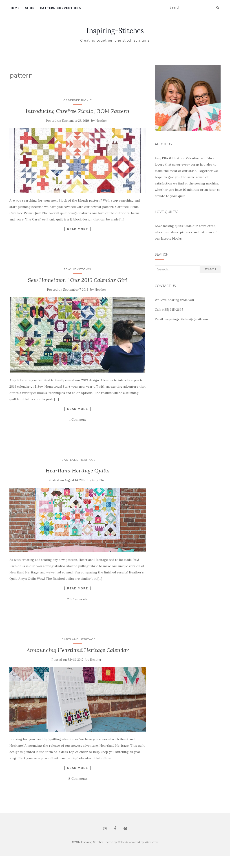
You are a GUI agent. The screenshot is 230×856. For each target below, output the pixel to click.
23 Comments (77, 599)
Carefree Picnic (77, 100)
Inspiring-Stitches (115, 30)
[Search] (218, 7)
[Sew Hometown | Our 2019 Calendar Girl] (77, 335)
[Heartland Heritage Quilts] (77, 520)
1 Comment (77, 420)
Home (14, 8)
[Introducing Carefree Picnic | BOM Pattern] (77, 160)
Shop (30, 8)
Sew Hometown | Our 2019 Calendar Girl (77, 279)
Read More (77, 229)
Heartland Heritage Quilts (77, 470)
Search (210, 269)
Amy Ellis (98, 480)
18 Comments (77, 779)
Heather (101, 121)
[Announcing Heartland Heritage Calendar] (77, 699)
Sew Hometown (77, 269)
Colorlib (123, 842)
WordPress (151, 842)
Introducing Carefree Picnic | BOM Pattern (77, 111)
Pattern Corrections (60, 8)
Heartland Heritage (78, 459)
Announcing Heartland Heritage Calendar (78, 650)
